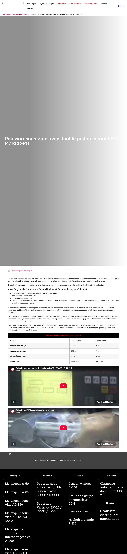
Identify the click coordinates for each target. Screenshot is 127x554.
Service (104, 4)
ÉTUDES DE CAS (91, 4)
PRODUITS (62, 4)
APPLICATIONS (75, 4)
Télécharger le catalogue (22, 271)
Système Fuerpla (47, 4)
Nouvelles (30, 8)
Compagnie (31, 4)
